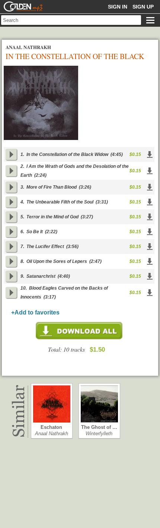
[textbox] (71, 20)
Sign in (117, 7)
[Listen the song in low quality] (11, 154)
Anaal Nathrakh (51, 433)
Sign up (143, 7)
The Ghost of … (99, 427)
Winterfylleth (99, 433)
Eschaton (51, 427)
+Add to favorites (35, 312)
